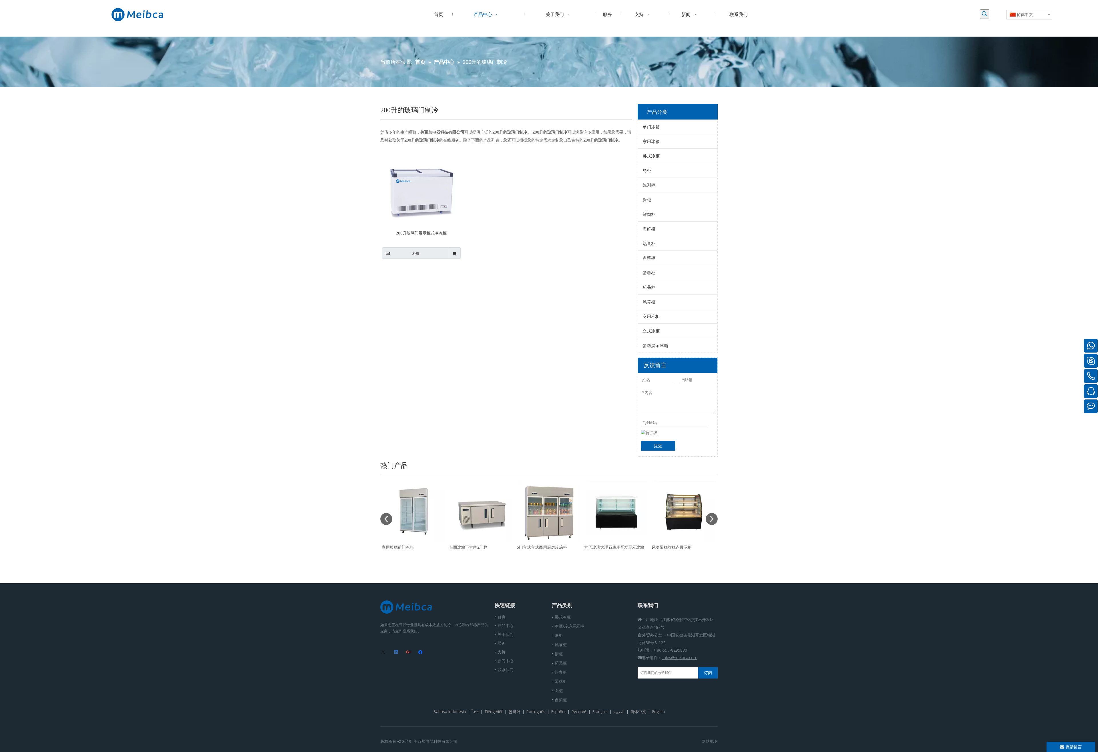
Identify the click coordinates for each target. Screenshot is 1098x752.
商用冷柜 (651, 316)
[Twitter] (384, 652)
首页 (502, 616)
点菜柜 (649, 258)
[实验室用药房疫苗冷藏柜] (415, 511)
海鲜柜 (649, 229)
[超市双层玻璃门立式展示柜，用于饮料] (617, 511)
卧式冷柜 (651, 156)
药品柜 (649, 287)
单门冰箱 (651, 127)
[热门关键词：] (984, 14)
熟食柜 (649, 243)
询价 (415, 253)
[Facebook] (421, 652)
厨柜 (647, 199)
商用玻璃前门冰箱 (669, 547)
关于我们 (506, 634)
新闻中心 (506, 660)
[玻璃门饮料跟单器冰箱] (550, 511)
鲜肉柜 (649, 214)
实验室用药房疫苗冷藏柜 (405, 547)
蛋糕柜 (649, 272)
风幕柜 (649, 302)
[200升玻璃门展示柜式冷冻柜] (421, 187)
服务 (502, 643)
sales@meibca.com (679, 657)
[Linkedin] (396, 652)
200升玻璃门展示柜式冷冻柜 (421, 233)
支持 (502, 651)
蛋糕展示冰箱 (655, 345)
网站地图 (710, 741)
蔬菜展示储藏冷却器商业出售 (476, 547)
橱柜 (559, 653)
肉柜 (559, 690)
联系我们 (506, 669)
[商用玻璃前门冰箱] (685, 511)
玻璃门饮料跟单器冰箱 (538, 547)
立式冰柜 (651, 331)
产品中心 (506, 625)
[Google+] (408, 652)
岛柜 (647, 170)
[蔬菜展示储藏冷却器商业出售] (482, 511)
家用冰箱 (651, 141)
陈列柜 (649, 185)
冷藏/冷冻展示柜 (569, 626)
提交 (658, 445)
